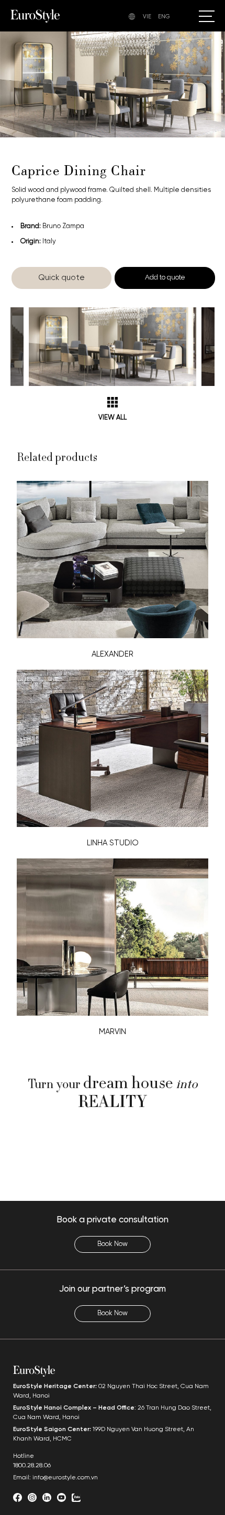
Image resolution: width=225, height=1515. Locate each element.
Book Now (112, 1244)
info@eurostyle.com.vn (65, 1477)
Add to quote (165, 277)
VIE (147, 17)
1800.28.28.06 (32, 1465)
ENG (164, 17)
